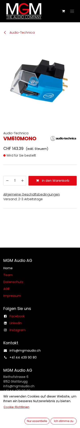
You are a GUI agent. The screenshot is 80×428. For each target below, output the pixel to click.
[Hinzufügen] (22, 180)
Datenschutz (13, 282)
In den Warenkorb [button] (55, 180)
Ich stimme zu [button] (63, 421)
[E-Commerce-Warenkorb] (63, 11)
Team (8, 275)
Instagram (18, 330)
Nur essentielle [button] (37, 421)
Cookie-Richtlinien (16, 407)
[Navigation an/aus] (72, 11)
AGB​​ (6, 289)
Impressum (12, 295)
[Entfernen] (7, 180)
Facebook (17, 316)
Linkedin (16, 323)
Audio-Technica (22, 32)
